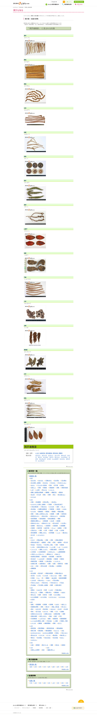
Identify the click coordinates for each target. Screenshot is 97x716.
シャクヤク (64, 457)
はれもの (53, 609)
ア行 (31, 683)
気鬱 (58, 514)
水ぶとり (56, 630)
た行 (31, 571)
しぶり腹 (52, 547)
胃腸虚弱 (51, 487)
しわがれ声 (41, 559)
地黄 (25, 253)
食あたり (57, 554)
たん (38, 578)
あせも (33, 485)
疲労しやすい (43, 616)
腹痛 (49, 618)
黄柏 (25, 59)
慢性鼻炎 (55, 453)
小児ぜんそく (51, 552)
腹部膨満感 (63, 618)
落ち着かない (61, 494)
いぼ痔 (38, 490)
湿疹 (56, 544)
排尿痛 (45, 604)
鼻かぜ (47, 606)
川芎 (25, 301)
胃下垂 (56, 485)
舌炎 (37, 566)
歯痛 (32, 604)
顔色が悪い (46, 502)
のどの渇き (44, 597)
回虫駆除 (38, 502)
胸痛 (59, 518)
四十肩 (66, 542)
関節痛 (53, 511)
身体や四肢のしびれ (42, 547)
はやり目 (38, 609)
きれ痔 (52, 521)
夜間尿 (38, 645)
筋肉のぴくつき (46, 523)
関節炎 (47, 511)
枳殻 (25, 156)
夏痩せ (33, 590)
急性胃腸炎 (34, 518)
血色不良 (46, 528)
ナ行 (49, 683)
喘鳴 (66, 563)
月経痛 (33, 528)
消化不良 (61, 549)
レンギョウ (41, 460)
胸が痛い (55, 635)
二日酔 (56, 621)
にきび (37, 453)
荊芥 (25, 180)
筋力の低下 (56, 523)
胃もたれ (44, 490)
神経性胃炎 (34, 561)
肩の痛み (33, 509)
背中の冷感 (44, 566)
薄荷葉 (25, 349)
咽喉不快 (54, 492)
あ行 (31, 478)
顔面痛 (52, 514)
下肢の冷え (44, 506)
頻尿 (55, 616)
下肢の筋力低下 (58, 504)
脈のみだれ (34, 635)
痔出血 (33, 544)
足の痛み (64, 480)
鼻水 (32, 609)
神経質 (56, 559)
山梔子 (25, 229)
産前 (52, 540)
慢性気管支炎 (50, 628)
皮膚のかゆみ (48, 614)
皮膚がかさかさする (36, 614)
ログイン (70, 1)
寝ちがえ (33, 594)
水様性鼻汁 (43, 563)
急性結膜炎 (43, 518)
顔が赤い (54, 502)
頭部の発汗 (58, 585)
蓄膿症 (61, 453)
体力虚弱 (33, 573)
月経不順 (39, 528)
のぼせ (33, 599)
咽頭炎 (61, 492)
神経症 (62, 559)
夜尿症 (63, 645)
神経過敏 (49, 559)
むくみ (48, 635)
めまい (62, 637)
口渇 (45, 530)
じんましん (57, 561)
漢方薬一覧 (32, 664)
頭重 (49, 563)
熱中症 (45, 594)
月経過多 (55, 525)
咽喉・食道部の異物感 (37, 492)
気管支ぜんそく (35, 516)
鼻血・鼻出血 (55, 606)
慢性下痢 (33, 630)
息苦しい (33, 487)
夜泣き (57, 645)
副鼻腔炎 (42, 453)
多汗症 (33, 575)
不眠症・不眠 (64, 621)
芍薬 (25, 277)
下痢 (65, 528)
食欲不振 (59, 556)
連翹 (25, 422)
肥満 (64, 614)
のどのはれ (62, 597)
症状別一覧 (32, 476)
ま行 (31, 626)
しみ (59, 547)
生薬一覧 (32, 680)
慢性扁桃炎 (49, 453)
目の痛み (39, 637)
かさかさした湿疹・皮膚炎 (38, 504)
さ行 (31, 537)
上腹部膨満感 (61, 552)
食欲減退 (51, 556)
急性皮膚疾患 (51, 518)
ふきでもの (43, 618)
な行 (31, 588)
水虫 (63, 630)
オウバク (44, 455)
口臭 (57, 530)
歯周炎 (60, 542)
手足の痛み (56, 580)
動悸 (51, 585)
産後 (47, 540)
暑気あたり (50, 554)
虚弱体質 (45, 521)
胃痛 (58, 487)
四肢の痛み (40, 540)
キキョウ (63, 455)
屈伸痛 (33, 525)
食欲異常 (44, 556)
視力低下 (33, 559)
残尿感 (44, 542)
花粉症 (58, 509)
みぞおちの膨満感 (48, 633)
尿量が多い (49, 592)
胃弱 (39, 487)
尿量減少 (56, 592)
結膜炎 (60, 528)
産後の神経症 (59, 540)
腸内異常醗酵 (62, 578)
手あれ (62, 582)
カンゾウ (57, 455)
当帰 (25, 325)
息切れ (62, 485)
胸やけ (33, 637)
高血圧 (51, 530)
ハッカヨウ (55, 459)
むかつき (42, 635)
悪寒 (49, 494)
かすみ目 (51, 506)
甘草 (25, 108)
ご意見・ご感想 (48, 707)
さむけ (33, 540)
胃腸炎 (45, 487)
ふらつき (33, 623)
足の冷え (45, 483)
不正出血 (49, 621)
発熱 (42, 606)
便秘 (54, 623)
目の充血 (55, 637)
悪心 (54, 494)
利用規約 (34, 707)
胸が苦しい (63, 635)
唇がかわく (40, 525)
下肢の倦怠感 (34, 506)
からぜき (33, 511)
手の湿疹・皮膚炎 (43, 585)
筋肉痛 (58, 521)
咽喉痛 (47, 492)
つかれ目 (33, 580)
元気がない (34, 530)
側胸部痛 (33, 568)
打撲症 (33, 578)
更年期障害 (34, 532)
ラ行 (67, 683)
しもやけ (65, 547)
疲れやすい (41, 580)
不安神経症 (34, 618)
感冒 (32, 514)
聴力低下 (40, 573)
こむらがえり (40, 535)
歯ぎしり (64, 604)
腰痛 (52, 645)
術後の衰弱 (53, 549)
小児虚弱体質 (42, 552)
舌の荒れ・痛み (48, 544)
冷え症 (60, 609)
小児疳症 (33, 552)
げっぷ (53, 528)
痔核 (49, 542)
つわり (48, 580)
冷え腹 (66, 609)
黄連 (25, 84)
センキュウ (42, 459)
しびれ (33, 547)
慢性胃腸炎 (41, 628)
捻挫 (50, 594)
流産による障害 (35, 650)
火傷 (32, 645)
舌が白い (39, 544)
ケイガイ (45, 457)
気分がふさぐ (54, 516)
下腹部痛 (51, 509)
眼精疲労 (40, 511)
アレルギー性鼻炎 (42, 485)
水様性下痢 (34, 563)
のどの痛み (57, 594)
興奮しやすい (43, 532)
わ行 (48, 647)
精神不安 (60, 563)
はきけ (57, 604)
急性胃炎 (62, 516)
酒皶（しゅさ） (44, 549)
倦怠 (41, 530)
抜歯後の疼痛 (34, 606)
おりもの (33, 497)
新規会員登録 (80, 1)
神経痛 (41, 561)
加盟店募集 (41, 707)
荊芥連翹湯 (30, 446)
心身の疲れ (49, 561)
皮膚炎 (62, 611)
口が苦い (63, 523)
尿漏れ (41, 592)
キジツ (40, 457)
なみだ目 (39, 590)
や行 (31, 642)
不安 (60, 616)
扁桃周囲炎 (47, 623)
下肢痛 (50, 504)
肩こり (63, 506)
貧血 (50, 616)
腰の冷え (65, 532)
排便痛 (51, 604)
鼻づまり (64, 606)
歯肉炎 (62, 544)
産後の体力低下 (35, 542)
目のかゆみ (47, 637)
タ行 (44, 683)
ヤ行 (62, 683)
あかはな (40, 480)
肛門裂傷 (51, 532)
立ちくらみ (54, 575)
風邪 (58, 506)
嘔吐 (44, 494)
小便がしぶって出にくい (37, 554)
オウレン (50, 455)
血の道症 (54, 578)
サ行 (40, 683)
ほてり (60, 623)
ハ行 (53, 683)
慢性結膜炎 (60, 628)
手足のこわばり (35, 582)
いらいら (51, 490)
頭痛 (54, 563)
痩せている (45, 645)
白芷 (25, 374)
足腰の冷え (49, 480)
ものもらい (34, 640)
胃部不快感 (65, 487)
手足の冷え (45, 582)
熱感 (39, 594)
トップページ (15, 7)
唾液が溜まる (59, 573)
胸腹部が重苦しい (36, 521)
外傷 (32, 502)
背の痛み (51, 566)
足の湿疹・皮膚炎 (36, 483)
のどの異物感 (34, 597)
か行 (31, 500)
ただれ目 (45, 575)
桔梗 (25, 132)
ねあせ (63, 592)
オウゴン (38, 455)
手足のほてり (54, 582)
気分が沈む (45, 516)
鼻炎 (32, 611)
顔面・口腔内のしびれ (42, 514)
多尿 (65, 575)
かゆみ (64, 509)
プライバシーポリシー (26, 707)
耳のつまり (64, 633)
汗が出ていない (62, 483)
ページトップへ (70, 466)
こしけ (58, 532)
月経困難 (62, 525)
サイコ (51, 457)
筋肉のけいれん (35, 523)
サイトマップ (16, 707)
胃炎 (50, 485)
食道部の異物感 (35, 556)
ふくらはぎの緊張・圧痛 (37, 621)
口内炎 (62, 530)
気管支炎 (64, 514)
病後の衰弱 (34, 616)
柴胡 (25, 204)
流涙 (43, 650)
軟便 (45, 590)
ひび (57, 611)
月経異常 (48, 525)
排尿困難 (38, 604)
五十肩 (33, 535)
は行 (31, 602)
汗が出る (52, 483)
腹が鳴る (45, 609)
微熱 (52, 611)
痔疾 (54, 542)
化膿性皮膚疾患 (42, 509)
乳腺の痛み (59, 590)
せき (32, 566)
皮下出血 (38, 611)
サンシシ (57, 457)
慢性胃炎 (33, 628)
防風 (25, 398)
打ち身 (39, 494)
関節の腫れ (61, 511)
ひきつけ (45, 611)
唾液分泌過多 (49, 573)
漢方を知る (21, 7)
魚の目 (33, 494)
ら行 (31, 647)
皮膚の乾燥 (57, 614)
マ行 (58, 683)
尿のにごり (34, 592)
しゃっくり (34, 549)
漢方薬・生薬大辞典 (28, 7)
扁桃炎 (40, 623)
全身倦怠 (59, 566)
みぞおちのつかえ (36, 633)
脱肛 (60, 575)
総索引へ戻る (66, 653)
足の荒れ (56, 480)
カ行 (35, 683)
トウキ (49, 459)
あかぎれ (33, 480)
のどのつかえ (53, 597)
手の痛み (33, 585)
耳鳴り (57, 633)
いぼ (32, 490)
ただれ (39, 575)
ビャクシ (62, 459)
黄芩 (25, 35)
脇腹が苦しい (51, 650)
